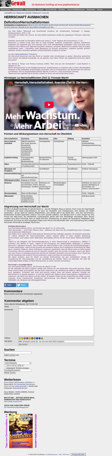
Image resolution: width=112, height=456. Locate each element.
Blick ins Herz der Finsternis (39, 25)
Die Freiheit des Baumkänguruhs (16, 407)
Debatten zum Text (46, 27)
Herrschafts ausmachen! (13, 402)
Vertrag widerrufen (78, 454)
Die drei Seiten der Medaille (14, 27)
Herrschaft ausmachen (41, 13)
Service (100, 10)
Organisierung (30, 10)
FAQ (60, 454)
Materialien (91, 10)
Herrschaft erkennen (24, 13)
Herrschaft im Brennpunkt (79, 25)
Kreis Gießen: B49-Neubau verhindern (18, 382)
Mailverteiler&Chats (20, 388)
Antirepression (17, 10)
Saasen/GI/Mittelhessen (76, 10)
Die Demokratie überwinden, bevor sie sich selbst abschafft (19, 385)
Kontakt (47, 454)
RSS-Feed (66, 454)
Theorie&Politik (51, 10)
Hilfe (17, 355)
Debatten (61, 10)
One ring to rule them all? (60, 25)
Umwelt (40, 10)
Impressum (54, 454)
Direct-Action (6, 10)
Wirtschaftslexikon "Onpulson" (26, 54)
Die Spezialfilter (32, 27)
